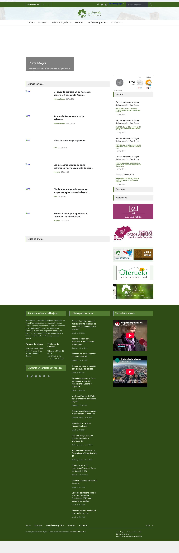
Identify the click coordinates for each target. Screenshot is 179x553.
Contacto (115, 22)
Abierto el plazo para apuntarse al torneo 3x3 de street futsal (83, 341)
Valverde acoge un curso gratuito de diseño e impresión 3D (82, 438)
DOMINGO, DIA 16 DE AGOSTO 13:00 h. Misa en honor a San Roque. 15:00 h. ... (128, 110)
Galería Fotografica (61, 22)
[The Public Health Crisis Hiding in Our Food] (133, 254)
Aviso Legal (120, 532)
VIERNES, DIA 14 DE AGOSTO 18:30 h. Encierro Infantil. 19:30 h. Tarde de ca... (128, 146)
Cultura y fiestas (59, 99)
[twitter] (102, 4)
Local (55, 148)
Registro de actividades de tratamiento (129, 536)
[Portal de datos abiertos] (133, 233)
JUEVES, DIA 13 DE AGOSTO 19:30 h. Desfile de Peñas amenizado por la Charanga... (128, 164)
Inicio (30, 22)
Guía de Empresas (97, 22)
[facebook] (98, 4)
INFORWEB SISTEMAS (78, 532)
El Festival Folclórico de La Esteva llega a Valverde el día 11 (84, 453)
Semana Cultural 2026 (125, 175)
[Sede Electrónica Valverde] (133, 211)
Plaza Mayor (37, 63)
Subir (147, 525)
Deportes (57, 172)
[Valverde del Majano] (89, 14)
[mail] (106, 4)
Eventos (79, 22)
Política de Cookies (122, 534)
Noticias (42, 22)
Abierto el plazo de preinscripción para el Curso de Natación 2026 (84, 468)
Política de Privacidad (134, 532)
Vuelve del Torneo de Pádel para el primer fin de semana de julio (84, 399)
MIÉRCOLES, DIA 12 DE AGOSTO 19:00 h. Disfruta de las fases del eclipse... (127, 180)
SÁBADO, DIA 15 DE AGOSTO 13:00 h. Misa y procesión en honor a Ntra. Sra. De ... (128, 128)
